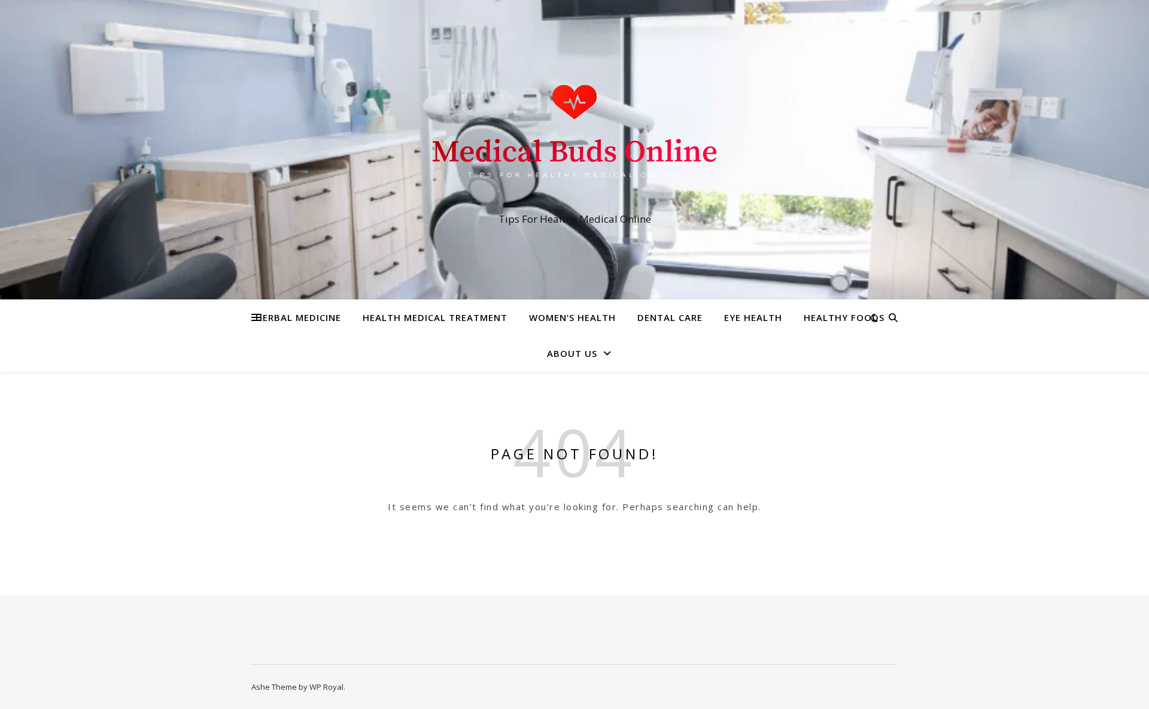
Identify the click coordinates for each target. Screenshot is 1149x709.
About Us (572, 353)
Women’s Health (572, 317)
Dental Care (670, 317)
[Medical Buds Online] (574, 138)
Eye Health (753, 317)
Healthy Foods (844, 317)
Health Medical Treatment (435, 317)
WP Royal (326, 686)
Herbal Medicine (298, 317)
